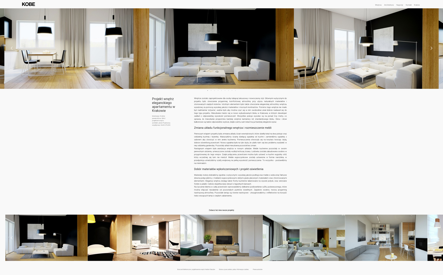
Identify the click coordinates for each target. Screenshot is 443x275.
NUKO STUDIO (165, 125)
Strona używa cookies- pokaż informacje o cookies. (234, 269)
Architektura (389, 5)
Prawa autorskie (257, 269)
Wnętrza (378, 5)
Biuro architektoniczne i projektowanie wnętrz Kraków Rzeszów (196, 269)
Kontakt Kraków (413, 5)
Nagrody (399, 5)
